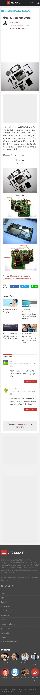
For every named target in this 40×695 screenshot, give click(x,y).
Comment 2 (23, 28)
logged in (21, 424)
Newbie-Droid (14, 389)
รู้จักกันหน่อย (5, 629)
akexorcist (15, 678)
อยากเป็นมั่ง (35, 679)
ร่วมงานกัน (5, 633)
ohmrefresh (16, 22)
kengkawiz (25, 662)
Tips (2, 598)
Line (35, 286)
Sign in (31, 3)
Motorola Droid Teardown (20, 276)
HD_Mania (25, 678)
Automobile (5, 615)
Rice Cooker (35, 663)
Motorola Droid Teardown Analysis (17, 279)
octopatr (5, 662)
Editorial (4, 602)
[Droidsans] (13, 2)
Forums (4, 620)
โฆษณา (4, 637)
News (3, 593)
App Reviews (5, 606)
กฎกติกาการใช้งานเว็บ (9, 624)
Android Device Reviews (17, 10)
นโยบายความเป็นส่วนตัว (9, 642)
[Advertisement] (20, 47)
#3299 (11, 394)
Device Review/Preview (9, 611)
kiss (10, 361)
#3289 (11, 366)
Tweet (26, 286)
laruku (5, 678)
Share (15, 286)
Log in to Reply (30, 381)
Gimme (15, 662)
